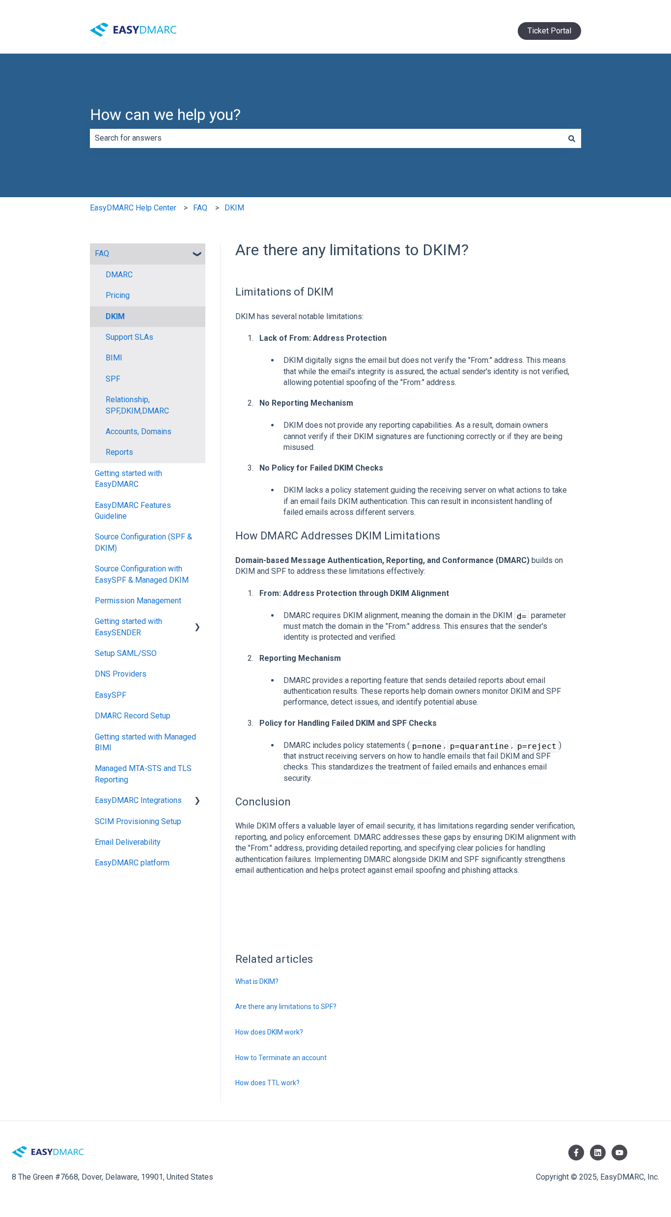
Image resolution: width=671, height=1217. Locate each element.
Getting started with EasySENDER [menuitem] (128, 627)
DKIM (234, 207)
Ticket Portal (549, 30)
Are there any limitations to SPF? (285, 1006)
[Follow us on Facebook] (576, 1152)
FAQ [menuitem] (102, 253)
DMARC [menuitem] (119, 274)
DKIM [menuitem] (115, 316)
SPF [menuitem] (113, 379)
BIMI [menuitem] (114, 357)
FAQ (200, 207)
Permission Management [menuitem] (138, 600)
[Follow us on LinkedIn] (598, 1152)
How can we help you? (165, 114)
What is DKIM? (257, 981)
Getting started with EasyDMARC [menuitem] (128, 479)
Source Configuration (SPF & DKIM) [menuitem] (143, 542)
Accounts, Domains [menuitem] (138, 431)
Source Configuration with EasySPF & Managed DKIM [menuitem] (142, 574)
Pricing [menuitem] (118, 295)
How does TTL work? (267, 1083)
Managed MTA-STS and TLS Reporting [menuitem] (143, 774)
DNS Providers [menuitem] (120, 674)
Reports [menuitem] (119, 452)
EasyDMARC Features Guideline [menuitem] (133, 511)
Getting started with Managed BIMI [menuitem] (145, 742)
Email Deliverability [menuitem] (128, 842)
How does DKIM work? (269, 1032)
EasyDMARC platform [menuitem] (132, 862)
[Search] (571, 138)
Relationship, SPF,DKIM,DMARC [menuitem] (137, 405)
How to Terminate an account (281, 1058)
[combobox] (326, 138)
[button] (197, 254)
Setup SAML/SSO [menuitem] (126, 653)
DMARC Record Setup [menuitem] (132, 715)
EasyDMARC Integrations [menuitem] (138, 800)
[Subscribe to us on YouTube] (619, 1152)
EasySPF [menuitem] (110, 695)
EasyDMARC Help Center (133, 207)
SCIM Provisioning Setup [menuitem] (138, 821)
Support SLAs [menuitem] (129, 337)
